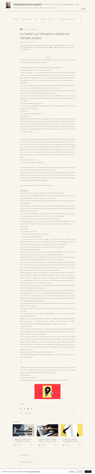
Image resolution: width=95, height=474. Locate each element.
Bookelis (66, 4)
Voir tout (80, 421)
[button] (41, 8)
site (78, 4)
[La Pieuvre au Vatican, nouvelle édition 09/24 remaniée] (71, 430)
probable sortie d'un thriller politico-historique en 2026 (47, 440)
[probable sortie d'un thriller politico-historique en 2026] (47, 430)
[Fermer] (93, 471)
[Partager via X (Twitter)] (24, 408)
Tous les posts (15, 19)
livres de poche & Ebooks (26, 19)
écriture (36, 19)
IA (56, 19)
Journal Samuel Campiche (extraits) (67, 19)
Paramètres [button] (71, 471)
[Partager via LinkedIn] (28, 408)
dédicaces (51, 19)
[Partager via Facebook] (20, 408)
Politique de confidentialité (34, 471)
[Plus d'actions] (74, 29)
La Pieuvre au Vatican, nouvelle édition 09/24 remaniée (70, 440)
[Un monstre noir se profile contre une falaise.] (23, 430)
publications (43, 19)
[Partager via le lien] (31, 408)
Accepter (88, 471)
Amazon (71, 4)
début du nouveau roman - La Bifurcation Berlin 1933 (22, 440)
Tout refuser (80, 471)
